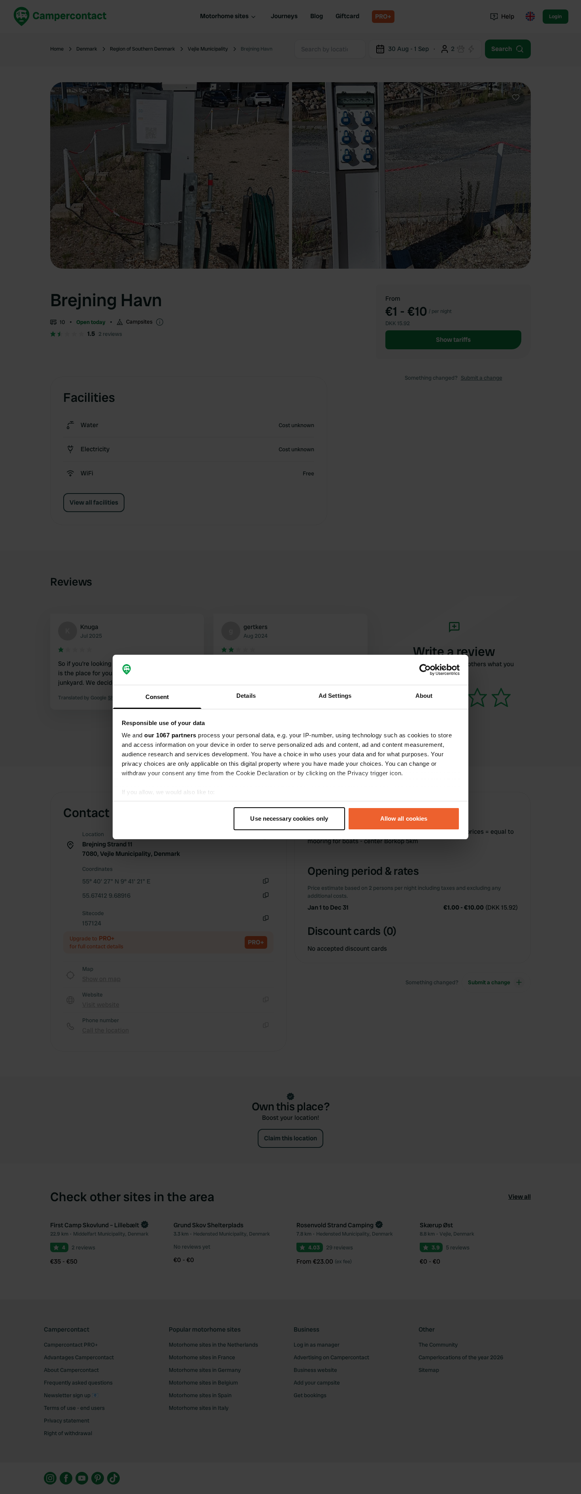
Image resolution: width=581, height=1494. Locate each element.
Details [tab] (246, 695)
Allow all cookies (404, 818)
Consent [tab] (157, 696)
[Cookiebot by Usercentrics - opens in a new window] (425, 670)
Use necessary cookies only (289, 818)
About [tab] (424, 695)
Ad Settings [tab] (335, 695)
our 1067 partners (170, 735)
